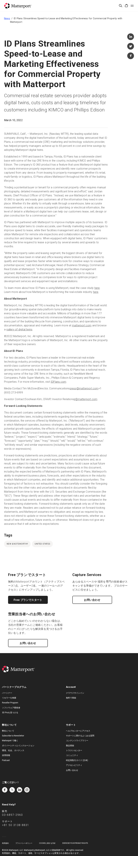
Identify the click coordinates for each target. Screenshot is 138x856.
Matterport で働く (10, 740)
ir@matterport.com (85, 399)
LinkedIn (19, 789)
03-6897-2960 (12, 814)
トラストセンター (74, 750)
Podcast (6, 760)
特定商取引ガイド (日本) (77, 760)
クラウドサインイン (75, 693)
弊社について (8, 731)
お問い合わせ (92, 599)
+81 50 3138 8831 (15, 825)
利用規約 (5, 843)
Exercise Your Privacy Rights (75, 843)
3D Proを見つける (10, 712)
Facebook (4, 789)
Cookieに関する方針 (47, 843)
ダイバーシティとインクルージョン (18, 745)
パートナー (7, 693)
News (7, 18)
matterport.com (82, 325)
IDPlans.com (58, 381)
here (97, 288)
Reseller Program (10, 703)
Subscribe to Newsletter (13, 736)
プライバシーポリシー (23, 843)
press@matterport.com (84, 388)
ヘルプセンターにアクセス (78, 731)
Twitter (12, 789)
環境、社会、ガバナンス (13, 750)
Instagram (27, 789)
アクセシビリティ (74, 765)
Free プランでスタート (28, 599)
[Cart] (126, 6)
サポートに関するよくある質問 (80, 736)
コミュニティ (72, 755)
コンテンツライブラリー (77, 740)
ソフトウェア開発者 (11, 708)
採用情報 (6, 755)
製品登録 (70, 745)
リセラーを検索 (9, 698)
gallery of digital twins (19, 329)
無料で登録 (71, 698)
